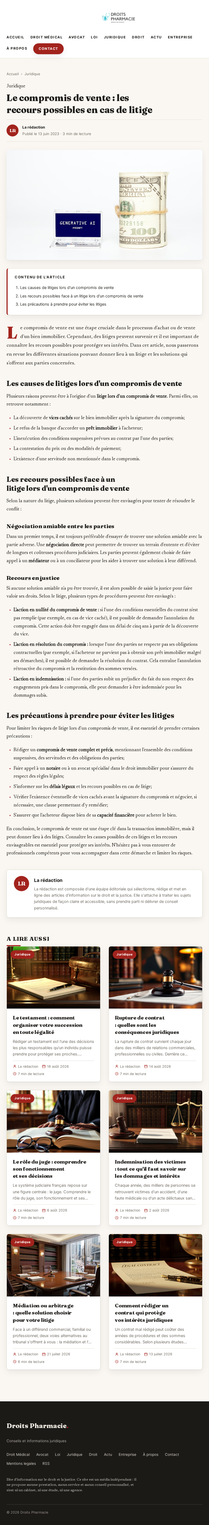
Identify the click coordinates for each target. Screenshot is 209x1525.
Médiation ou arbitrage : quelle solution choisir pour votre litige (43, 1312)
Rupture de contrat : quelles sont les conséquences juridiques (147, 1024)
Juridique (115, 37)
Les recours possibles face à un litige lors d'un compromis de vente (81, 296)
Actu (156, 37)
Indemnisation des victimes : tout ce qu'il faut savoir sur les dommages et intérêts (150, 1168)
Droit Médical (46, 37)
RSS (46, 1463)
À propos (17, 48)
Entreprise (180, 37)
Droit (138, 37)
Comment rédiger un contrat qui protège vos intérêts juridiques (144, 1312)
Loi (94, 37)
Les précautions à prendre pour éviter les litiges (63, 304)
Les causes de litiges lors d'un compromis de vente (67, 287)
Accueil (15, 37)
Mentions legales (21, 1463)
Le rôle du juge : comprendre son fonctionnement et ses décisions (49, 1168)
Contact (48, 49)
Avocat (77, 37)
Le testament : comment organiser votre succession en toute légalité (47, 1024)
